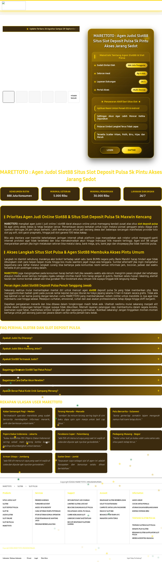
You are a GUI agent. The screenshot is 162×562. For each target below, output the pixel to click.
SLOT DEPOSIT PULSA (10, 508)
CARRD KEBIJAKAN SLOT (76, 515)
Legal (36, 558)
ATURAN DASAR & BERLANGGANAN (145, 508)
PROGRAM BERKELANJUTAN (45, 524)
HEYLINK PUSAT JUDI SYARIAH (79, 500)
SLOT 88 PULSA (8, 522)
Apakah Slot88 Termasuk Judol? (20, 359)
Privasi (29, 558)
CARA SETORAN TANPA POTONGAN (47, 511)
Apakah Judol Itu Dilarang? (17, 338)
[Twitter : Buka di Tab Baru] (149, 558)
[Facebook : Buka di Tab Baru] (144, 558)
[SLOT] (9, 5)
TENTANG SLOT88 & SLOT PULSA (143, 525)
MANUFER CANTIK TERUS (109, 518)
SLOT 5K (5, 511)
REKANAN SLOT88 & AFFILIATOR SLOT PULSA (145, 534)
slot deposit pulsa (148, 223)
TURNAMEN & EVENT (42, 504)
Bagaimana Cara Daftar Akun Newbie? (23, 380)
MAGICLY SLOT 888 (106, 511)
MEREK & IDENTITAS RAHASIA (143, 538)
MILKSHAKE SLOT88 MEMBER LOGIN (113, 500)
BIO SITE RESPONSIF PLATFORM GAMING (79, 523)
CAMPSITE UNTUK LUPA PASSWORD (113, 508)
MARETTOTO (11, 273)
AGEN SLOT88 (8, 515)
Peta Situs (44, 558)
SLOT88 (5, 504)
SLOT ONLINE (7, 518)
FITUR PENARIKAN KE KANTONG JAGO (46, 519)
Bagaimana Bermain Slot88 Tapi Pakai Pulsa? (27, 369)
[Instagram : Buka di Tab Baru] (153, 558)
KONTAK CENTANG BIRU (140, 511)
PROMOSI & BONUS (42, 500)
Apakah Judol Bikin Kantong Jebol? (22, 348)
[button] (143, 6)
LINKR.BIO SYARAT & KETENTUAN (79, 518)
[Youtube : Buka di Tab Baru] (158, 558)
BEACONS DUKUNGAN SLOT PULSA (80, 508)
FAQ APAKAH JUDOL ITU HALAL (79, 511)
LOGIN (110, 150)
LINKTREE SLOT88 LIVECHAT (78, 504)
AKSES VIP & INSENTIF (43, 508)
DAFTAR (132, 150)
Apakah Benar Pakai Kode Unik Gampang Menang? (30, 390)
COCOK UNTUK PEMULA (140, 504)
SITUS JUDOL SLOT (9, 500)
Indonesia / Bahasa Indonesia (12, 558)
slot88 (92, 290)
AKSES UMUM (137, 500)
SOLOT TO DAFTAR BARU (108, 504)
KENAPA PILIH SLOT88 (140, 529)
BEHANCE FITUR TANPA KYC (110, 515)
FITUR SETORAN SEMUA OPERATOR (47, 515)
